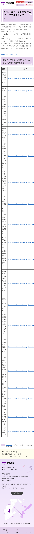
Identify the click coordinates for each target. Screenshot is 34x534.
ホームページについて (8, 451)
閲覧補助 (30, 2)
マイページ (30, 5)
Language (21, 5)
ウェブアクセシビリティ (9, 456)
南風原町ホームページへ (9, 54)
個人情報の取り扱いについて (10, 454)
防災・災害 (21, 2)
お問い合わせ (17, 493)
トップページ (9, 445)
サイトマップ (23, 456)
